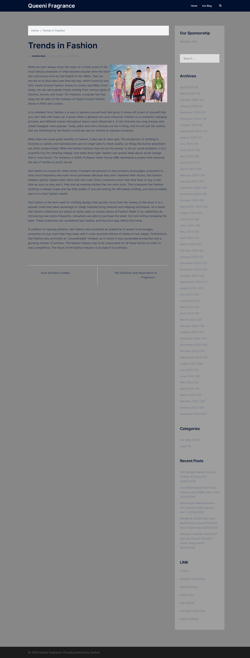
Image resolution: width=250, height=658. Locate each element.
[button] (220, 5)
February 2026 (189, 99)
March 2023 (188, 319)
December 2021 (190, 414)
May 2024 (186, 231)
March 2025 (188, 169)
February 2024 (189, 250)
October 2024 (189, 200)
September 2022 (191, 357)
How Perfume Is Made (55, 273)
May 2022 (186, 382)
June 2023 (187, 300)
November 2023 (190, 269)
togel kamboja (189, 619)
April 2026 (187, 87)
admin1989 (38, 56)
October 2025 (189, 125)
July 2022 (186, 370)
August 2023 (188, 288)
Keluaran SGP (188, 41)
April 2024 (187, 238)
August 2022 (188, 363)
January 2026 (189, 106)
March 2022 (188, 395)
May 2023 (186, 307)
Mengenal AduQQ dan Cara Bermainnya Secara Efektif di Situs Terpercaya (198, 523)
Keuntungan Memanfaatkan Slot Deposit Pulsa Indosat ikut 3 (197, 507)
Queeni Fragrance (51, 5)
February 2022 (189, 401)
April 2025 (187, 162)
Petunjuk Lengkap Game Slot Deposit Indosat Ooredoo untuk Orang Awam (198, 538)
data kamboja (189, 587)
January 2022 (189, 407)
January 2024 (189, 256)
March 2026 (188, 93)
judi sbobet (187, 603)
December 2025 (190, 112)
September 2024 (191, 206)
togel (183, 446)
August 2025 (188, 137)
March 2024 (188, 244)
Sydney (95, 652)
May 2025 (186, 156)
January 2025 (189, 181)
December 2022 (190, 338)
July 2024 (186, 219)
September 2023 (191, 282)
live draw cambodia (192, 611)
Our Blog (207, 5)
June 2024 (187, 225)
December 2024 (190, 187)
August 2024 (188, 213)
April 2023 (187, 313)
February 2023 (189, 326)
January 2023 (189, 332)
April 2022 (187, 388)
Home (194, 5)
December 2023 (190, 263)
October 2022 (189, 351)
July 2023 (186, 294)
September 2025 (191, 131)
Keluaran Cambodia (192, 579)
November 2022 (190, 344)
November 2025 (190, 118)
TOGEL (184, 571)
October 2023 (189, 275)
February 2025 (189, 175)
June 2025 (187, 150)
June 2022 (187, 376)
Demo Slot (187, 595)
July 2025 (186, 143)
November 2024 (190, 194)
